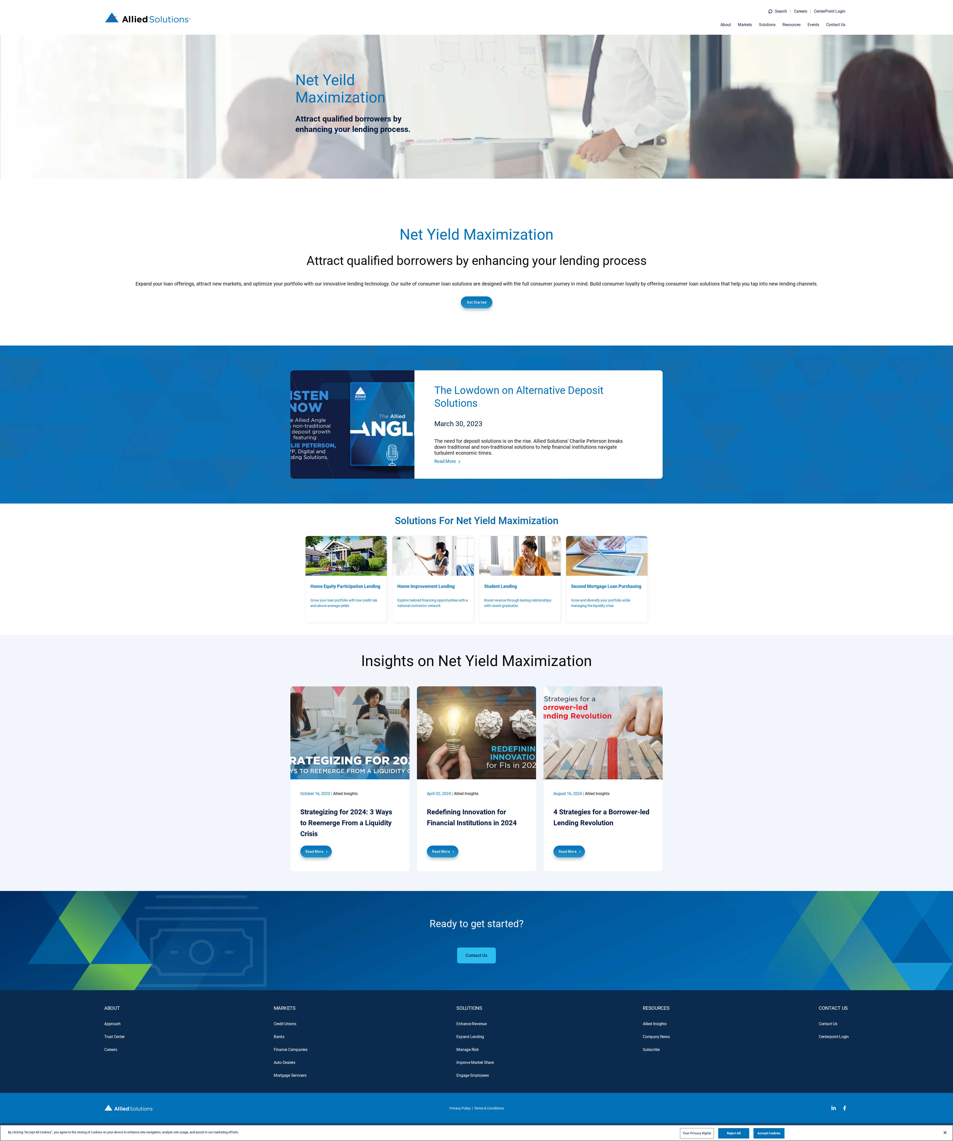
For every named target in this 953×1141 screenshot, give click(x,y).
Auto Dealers (284, 1062)
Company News (656, 1036)
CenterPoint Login (829, 11)
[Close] (945, 1132)
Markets (745, 24)
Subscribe (651, 1049)
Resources (792, 24)
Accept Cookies (769, 1133)
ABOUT (112, 1008)
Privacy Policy (460, 1108)
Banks (279, 1036)
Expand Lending (470, 1036)
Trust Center (114, 1036)
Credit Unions (285, 1023)
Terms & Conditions (489, 1108)
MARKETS (285, 1008)
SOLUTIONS (469, 1008)
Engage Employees (472, 1075)
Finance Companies (290, 1049)
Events (813, 24)
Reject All (734, 1133)
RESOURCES (656, 1008)
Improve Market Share (475, 1062)
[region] (476, 1133)
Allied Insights (655, 1023)
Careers (800, 11)
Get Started (476, 302)
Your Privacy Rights (697, 1133)
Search (781, 11)
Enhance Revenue (471, 1023)
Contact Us (835, 24)
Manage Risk (467, 1049)
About (725, 24)
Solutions (767, 24)
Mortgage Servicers (290, 1075)
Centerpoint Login (834, 1036)
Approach (112, 1023)
